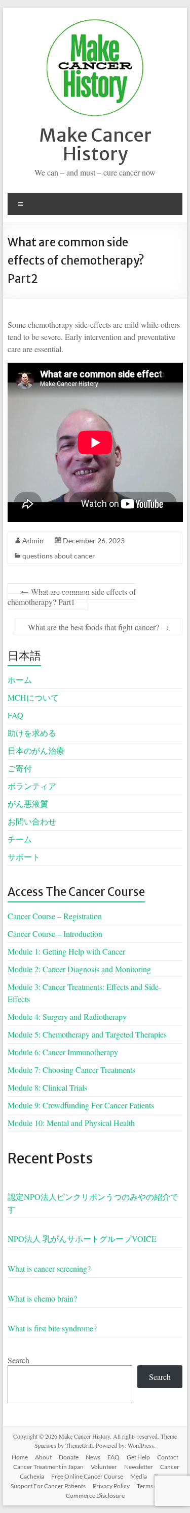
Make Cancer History (95, 144)
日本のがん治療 (36, 750)
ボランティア (32, 786)
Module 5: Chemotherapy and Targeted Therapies (87, 1034)
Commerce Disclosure (95, 1495)
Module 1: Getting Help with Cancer (66, 951)
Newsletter (138, 1467)
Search (18, 1360)
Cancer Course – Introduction (55, 933)
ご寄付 (20, 768)
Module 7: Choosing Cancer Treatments (71, 1069)
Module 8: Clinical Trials (47, 1087)
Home (20, 1457)
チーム (20, 839)
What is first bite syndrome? (52, 1328)
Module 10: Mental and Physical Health (71, 1122)
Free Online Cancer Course (87, 1476)
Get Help (138, 1457)
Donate (69, 1457)
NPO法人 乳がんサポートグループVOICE (82, 1238)
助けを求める (32, 732)
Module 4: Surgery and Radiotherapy (67, 1016)
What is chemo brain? (42, 1298)
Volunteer (104, 1467)
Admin (33, 540)
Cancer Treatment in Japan (48, 1467)
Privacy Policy (111, 1486)
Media (138, 1476)
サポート (24, 856)
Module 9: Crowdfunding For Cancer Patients (81, 1105)
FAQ (15, 715)
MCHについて (33, 697)
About (43, 1457)
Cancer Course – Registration (55, 916)
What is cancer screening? (49, 1268)
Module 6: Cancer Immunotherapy (63, 1052)
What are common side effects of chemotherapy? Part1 (72, 596)
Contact (167, 1457)
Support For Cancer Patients (48, 1486)
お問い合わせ (32, 821)
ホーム (20, 679)
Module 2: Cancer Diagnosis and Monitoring (79, 969)
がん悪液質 (28, 803)
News (93, 1457)
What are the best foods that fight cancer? (98, 627)
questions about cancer (58, 555)
